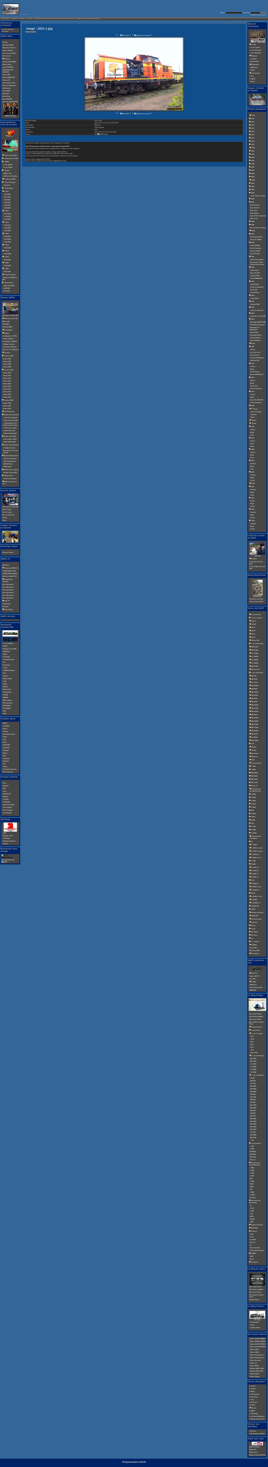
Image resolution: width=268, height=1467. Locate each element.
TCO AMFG (5, 324)
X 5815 (254, 982)
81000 (253, 820)
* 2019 (7, 257)
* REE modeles (7, 700)
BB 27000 (255, 724)
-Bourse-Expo (254, 332)
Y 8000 (253, 769)
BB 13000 (255, 740)
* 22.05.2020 (7, 265)
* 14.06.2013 (7, 228)
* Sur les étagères (8, 643)
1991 (252, 183)
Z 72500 (254, 833)
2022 (252, 498)
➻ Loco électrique (255, 53)
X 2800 (253, 830)
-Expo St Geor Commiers (258, 216)
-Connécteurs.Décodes (9, 347)
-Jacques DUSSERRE (9, 62)
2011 (252, 346)
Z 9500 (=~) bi (256, 857)
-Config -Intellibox (8, 338)
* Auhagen (5, 750)
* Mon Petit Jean (7, 772)
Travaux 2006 (7, 359)
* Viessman (6, 758)
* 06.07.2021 (7, 271)
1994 (252, 193)
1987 (252, 170)
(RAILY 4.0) (5, 321)
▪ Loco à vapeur (256, 618)
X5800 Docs (253, 985)
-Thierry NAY (6, 74)
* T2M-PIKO (6, 651)
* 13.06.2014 (7, 242)
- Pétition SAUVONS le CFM (9, 278)
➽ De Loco (252, 1431)
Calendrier (15, 18)
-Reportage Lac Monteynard (255, 328)
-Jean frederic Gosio (8, 83)
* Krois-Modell (6, 813)
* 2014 (7, 233)
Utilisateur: (222, 12)
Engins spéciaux (257, 912)
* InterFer (5, 844)
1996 (252, 202)
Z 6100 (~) (255, 870)
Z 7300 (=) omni (257, 848)
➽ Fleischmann (254, 1394)
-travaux (252, 501)
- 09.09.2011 (7, 202)
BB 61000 (255, 666)
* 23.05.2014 (7, 239)
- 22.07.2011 (7, 194)
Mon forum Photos (255, 1019)
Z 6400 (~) (255, 877)
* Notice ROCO (254, 1366)
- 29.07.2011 (7, 197)
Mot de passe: (246, 12)
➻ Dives (251, 1325)
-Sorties (252, 480)
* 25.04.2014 (7, 236)
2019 (252, 460)
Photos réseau (7, 509)
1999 (252, 225)
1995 (252, 199)
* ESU (4, 711)
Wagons (254, 56)
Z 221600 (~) (256, 903)
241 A (253, 634)
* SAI (3, 764)
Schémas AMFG (7, 327)
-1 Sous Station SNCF (10, 439)
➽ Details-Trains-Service (257, 1419)
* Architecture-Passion (9, 769)
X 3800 (253, 800)
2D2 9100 (255, 695)
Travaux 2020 (8, 400)
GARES (254, 945)
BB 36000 (255, 718)
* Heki (4, 739)
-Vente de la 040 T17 (256, 237)
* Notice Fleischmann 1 (256, 1355)
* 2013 (7, 222)
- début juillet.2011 (9, 285)
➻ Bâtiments (253, 67)
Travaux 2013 (7, 381)
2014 (252, 391)
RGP (252, 810)
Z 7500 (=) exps (257, 851)
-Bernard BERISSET (8, 77)
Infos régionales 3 (8, 590)
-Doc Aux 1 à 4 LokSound (10, 349)
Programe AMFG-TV (11, 568)
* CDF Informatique (8, 804)
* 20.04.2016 (7, 248)
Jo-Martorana (6, 88)
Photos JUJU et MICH (256, 601)
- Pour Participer (9, 182)
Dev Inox (254, 935)
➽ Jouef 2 (252, 1389)
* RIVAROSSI (6, 705)
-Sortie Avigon (254, 270)
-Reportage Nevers (256, 335)
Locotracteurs (257, 763)
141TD (254, 624)
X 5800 (253, 797)
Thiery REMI (6, 91)
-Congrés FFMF (255, 275)
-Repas (252, 369)
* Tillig (4, 681)
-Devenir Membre (7, 50)
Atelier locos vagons (11, 469)
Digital (7, 333)
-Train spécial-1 (255, 355)
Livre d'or (29, 18)
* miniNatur (6, 726)
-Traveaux (253, 463)
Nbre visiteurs (5, 18)
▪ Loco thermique (257, 643)
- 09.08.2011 (6, 288)
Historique (5, 565)
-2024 (253, 520)
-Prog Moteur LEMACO (9, 341)
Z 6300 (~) (255, 874)
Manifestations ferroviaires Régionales (88, 18)
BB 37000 (255, 727)
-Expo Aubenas (255, 208)
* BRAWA (5, 697)
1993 (252, 189)
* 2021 (7, 268)
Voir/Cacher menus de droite (238, 21)
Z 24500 (254, 899)
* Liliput (4, 668)
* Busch (4, 728)
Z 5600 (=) (255, 883)
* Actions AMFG (10, 179)
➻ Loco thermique (255, 50)
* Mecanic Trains (7, 836)
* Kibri (4, 756)
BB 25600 (255, 692)
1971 (252, 118)
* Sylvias (5, 731)
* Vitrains (5, 676)
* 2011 (7, 191)
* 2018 (7, 251)
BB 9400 (254, 714)
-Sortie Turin (254, 386)
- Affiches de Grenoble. (10, 176)
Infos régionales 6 (8, 595)
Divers (253, 925)
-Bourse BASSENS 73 (257, 374)
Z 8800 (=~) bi (256, 887)
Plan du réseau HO (11, 318)
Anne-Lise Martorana (9, 85)
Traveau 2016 (7, 389)
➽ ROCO (252, 1391)
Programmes (6, 604)
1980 (253, 148)
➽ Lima (251, 1399)
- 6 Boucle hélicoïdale (10, 433)
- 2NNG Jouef (7, 466)
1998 (252, 221)
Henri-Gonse (6, 96)
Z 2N (252, 880)
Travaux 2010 (8, 370)
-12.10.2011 (6, 291)
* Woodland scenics (8, 734)
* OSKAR (5, 695)
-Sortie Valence (255, 292)
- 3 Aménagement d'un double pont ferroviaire (10, 424)
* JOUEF (5, 646)
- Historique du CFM (11, 158)
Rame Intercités (255, 1248)
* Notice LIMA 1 (254, 1349)
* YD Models (6, 802)
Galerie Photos (257, 1027)
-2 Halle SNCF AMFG (9, 442)
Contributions (9, 411)
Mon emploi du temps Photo (256, 1023)
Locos (254, 44)
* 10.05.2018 (7, 254)
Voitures (254, 922)
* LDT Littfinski (7, 807)
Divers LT (254, 786)
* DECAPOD (6, 745)
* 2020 (7, 263)
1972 (252, 122)
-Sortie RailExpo (255, 340)
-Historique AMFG (8, 45)
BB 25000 (255, 711)
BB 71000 (254, 782)
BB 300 (254, 676)
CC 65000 (255, 660)
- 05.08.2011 (7, 200)
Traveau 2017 (7, 391)
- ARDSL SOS (7, 173)
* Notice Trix (253, 1363)
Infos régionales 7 (8, 598)
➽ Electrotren (253, 1397)
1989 (252, 177)
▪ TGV (252, 1140)
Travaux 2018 (7, 394)
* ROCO (4, 654)
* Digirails (5, 786)
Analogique (8, 330)
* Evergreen (6, 747)
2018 (252, 449)
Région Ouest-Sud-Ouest (257, 1455)
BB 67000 (255, 647)
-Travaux (252, 349)
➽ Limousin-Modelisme (257, 1416)
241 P (253, 631)
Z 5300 (253, 864)
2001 (252, 234)
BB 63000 (254, 776)
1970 (253, 115)
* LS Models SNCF (8, 659)
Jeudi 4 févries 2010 (255, 987)
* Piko (4, 673)
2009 (252, 313)
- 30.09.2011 (7, 208)
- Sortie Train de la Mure (257, 196)
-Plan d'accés (6, 56)
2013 (252, 377)
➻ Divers (252, 70)
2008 (252, 307)
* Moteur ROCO (254, 1374)
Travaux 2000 (8, 356)
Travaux (7, 352)
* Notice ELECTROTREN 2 (257, 1347)
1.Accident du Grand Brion (256, 563)
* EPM (4, 714)
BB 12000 (253, 1135)
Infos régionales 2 (8, 587)
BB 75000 (255, 650)
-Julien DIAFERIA (7, 67)
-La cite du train (255, 352)
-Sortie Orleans (255, 372)
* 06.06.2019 (7, 260)
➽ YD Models (253, 1413)
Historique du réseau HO (10, 315)
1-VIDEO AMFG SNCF (9, 571)
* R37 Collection (7, 703)
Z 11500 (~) (255, 854)
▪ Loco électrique (257, 672)
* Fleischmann (7, 692)
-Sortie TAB (253, 290)
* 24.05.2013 (7, 225)
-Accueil (4, 42)
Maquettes (255, 64)
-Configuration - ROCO (9, 336)
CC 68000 (255, 656)
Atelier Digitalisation (11, 455)
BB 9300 (254, 702)
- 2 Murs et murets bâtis (10, 420)
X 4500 (253, 807)
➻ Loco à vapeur (254, 47)
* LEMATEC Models (8, 670)
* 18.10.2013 (7, 230)
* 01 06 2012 (7, 214)
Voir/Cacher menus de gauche (30, 21)
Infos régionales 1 (8, 584)
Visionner (5, 606)
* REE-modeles (7, 678)
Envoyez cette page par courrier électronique (234, 23)
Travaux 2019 (7, 397)
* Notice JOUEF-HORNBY (257, 1338)
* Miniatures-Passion (9, 841)
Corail (253, 929)
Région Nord (253, 1452)
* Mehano (5, 686)
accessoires (256, 73)
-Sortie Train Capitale (256, 259)
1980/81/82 (252, 990)
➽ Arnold (252, 1405)
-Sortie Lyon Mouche (256, 310)
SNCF (251, 1256)
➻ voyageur (253, 59)
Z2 (252, 841)
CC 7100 (254, 682)
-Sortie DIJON (254, 284)
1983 (252, 157)
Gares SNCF (253, 948)
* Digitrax (5, 796)
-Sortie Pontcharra (256, 388)
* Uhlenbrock (6, 794)
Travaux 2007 (7, 361)
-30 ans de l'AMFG (256, 239)
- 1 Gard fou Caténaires (10, 417)
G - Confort (255, 941)
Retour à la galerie (31, 32)
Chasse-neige (256, 919)
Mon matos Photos (255, 1014)
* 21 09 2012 (7, 219)
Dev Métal (254, 932)
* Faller (4, 737)
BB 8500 (254, 689)
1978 (252, 141)
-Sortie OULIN (254, 298)
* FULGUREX (6, 708)
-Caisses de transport (9, 478)
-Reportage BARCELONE (258, 322)
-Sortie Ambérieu (255, 338)
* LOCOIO (5, 799)
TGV (252, 744)
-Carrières (253, 414)
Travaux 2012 (7, 378)
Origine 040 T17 (254, 976)
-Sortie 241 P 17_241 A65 (258, 316)
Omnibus (253, 1197)
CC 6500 (254, 737)
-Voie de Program (256, 412)
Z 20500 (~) (255, 890)
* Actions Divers (10, 274)
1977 (252, 138)
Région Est (252, 1449)
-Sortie (254, 423)
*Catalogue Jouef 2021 (9, 649)
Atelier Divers (8, 475)
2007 (252, 301)
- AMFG (6, 162)
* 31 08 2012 (7, 216)
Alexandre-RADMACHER (10, 102)
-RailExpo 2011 (254, 360)
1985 (252, 164)
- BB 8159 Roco (8, 464)
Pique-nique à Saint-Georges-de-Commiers (257, 263)
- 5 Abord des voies (9, 430)
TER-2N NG (255, 906)
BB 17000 (255, 708)
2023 (252, 509)
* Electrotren (6, 665)
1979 (252, 144)
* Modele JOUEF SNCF (256, 1368)
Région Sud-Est (254, 1447)
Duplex (254, 747)
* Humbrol (5, 761)
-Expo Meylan (254, 213)
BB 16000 (255, 705)
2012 (252, 363)
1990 (253, 180)
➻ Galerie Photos (254, 1327)
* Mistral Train (6, 689)
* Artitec (4, 766)
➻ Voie (251, 76)
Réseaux (255, 756)
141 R (254, 621)
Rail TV (7, 601)
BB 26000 (255, 721)
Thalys (254, 750)
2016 (252, 426)
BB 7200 (254, 734)
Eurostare (255, 753)
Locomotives (256, 614)
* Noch (4, 742)
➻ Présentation (254, 1322)
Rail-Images (9, 609)
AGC (252, 823)
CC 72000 (255, 653)
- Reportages (8, 188)
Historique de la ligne (256, 599)
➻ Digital (252, 79)
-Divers (252, 417)
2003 (252, 256)
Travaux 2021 (7, 406)
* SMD (4, 833)
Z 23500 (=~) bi (257, 896)
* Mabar (4, 684)
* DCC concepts (7, 810)
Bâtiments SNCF (254, 950)
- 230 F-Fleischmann (9, 461)
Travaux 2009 (7, 367)
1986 (252, 167)
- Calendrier (6, 185)
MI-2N (253, 893)
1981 (252, 151)
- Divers (6, 170)
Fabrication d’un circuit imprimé (10, 451)
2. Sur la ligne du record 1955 (257, 567)
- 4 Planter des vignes (10, 428)
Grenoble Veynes (7, 552)
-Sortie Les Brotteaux (256, 287)
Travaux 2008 (7, 364)
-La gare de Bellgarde (257, 358)
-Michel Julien (6, 64)
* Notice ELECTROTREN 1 (257, 1344)
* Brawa (4, 753)
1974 (252, 128)
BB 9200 (254, 698)
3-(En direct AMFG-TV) (9, 576)
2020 (252, 472)
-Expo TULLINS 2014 (256, 400)
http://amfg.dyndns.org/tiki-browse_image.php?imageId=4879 (48, 146)
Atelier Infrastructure (11, 414)
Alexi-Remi (5, 93)
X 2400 (253, 794)
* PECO (4, 723)
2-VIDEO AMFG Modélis (9, 573)
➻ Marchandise (254, 61)
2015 (252, 405)
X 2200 (253, 804)
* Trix (4, 662)
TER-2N (252, 1219)
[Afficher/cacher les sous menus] (3, 59)
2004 (252, 267)
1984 (252, 160)
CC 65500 (255, 663)
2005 (252, 281)
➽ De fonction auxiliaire (257, 1433)
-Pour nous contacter (9, 53)
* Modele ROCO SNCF (256, 1371)
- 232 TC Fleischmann (10, 458)
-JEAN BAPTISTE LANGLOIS (7, 71)
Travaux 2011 (7, 375)
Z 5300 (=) (255, 867)
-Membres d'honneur (9, 47)
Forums (22, 18)
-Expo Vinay (254, 218)
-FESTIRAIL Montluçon (257, 325)
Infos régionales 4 (8, 592)
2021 (252, 486)
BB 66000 (254, 773)
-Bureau (7, 59)
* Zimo (4, 791)
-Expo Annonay (255, 205)
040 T (253, 627)
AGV (253, 760)
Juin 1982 (252, 979)
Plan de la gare (7, 512)
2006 (252, 295)
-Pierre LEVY (6, 80)
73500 (253, 909)
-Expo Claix (253, 210)
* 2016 (7, 245)
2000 (253, 231)
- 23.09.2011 (7, 205)
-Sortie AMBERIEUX (256, 278)
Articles (254, 559)
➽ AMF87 (252, 1411)
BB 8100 (254, 679)
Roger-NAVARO (7, 99)
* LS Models (6, 657)
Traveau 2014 (7, 383)
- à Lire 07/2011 (7, 167)
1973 (252, 125)
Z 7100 (253, 861)
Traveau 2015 (7, 386)
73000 (253, 817)
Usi (252, 938)
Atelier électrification (11, 445)
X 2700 (253, 826)
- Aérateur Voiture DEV (10, 472)
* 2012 (7, 211)
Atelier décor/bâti (10, 436)
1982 (252, 154)
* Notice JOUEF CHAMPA (257, 1341)
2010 (252, 319)
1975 (252, 131)
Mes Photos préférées (256, 1016)
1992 (252, 186)
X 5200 (253, 813)
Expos (4, 520)
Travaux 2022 (7, 408)
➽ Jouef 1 (252, 1386)
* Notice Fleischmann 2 (256, 1357)
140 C (254, 637)
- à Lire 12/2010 (7, 164)
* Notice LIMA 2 (254, 1352)
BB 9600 (253, 1113)
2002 (252, 242)
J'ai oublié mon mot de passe (258, 14)
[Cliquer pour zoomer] (134, 111)
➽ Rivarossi (253, 1402)
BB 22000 (255, 731)
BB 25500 (255, 685)
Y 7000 (253, 766)
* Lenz (4, 783)
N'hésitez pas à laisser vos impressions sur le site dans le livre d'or (54, 18)
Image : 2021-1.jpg (39, 28)
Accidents (255, 953)
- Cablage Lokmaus (8, 344)
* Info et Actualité (11, 155)
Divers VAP (255, 640)
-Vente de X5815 (255, 251)
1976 (252, 135)
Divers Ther (256, 669)
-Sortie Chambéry (255, 248)
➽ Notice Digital (254, 1376)
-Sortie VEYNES (255, 245)
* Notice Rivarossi (255, 1360)
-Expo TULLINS (255, 253)
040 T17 (254, 973)
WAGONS (255, 916)
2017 (252, 438)
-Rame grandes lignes (257, 1250)
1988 (252, 173)
